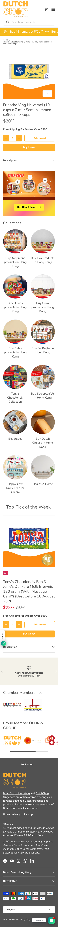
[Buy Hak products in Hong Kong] (43, 241)
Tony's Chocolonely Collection (15, 398)
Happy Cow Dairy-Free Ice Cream (15, 488)
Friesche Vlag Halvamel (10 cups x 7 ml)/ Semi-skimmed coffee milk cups (27, 43)
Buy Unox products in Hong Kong (42, 307)
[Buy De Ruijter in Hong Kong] (43, 332)
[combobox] (29, 22)
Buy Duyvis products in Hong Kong (15, 307)
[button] (46, 9)
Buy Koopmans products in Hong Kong (15, 262)
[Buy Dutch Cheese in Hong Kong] (43, 422)
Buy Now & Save (26, 207)
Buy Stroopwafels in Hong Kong (43, 396)
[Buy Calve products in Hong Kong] (15, 332)
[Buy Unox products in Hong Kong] (43, 287)
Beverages (15, 439)
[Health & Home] (43, 467)
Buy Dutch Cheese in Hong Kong (42, 443)
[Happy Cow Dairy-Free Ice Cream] (15, 467)
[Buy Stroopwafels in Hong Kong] (43, 377)
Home (5, 40)
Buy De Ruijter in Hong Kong (43, 350)
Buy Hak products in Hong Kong (42, 260)
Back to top (27, 764)
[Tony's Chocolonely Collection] (15, 377)
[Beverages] (15, 422)
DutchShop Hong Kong (16, 793)
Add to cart (40, 138)
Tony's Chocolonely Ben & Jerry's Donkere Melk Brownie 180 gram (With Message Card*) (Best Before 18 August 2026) (29, 591)
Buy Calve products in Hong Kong (15, 352)
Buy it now (29, 147)
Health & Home (43, 484)
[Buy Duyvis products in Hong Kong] (15, 287)
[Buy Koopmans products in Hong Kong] (15, 241)
